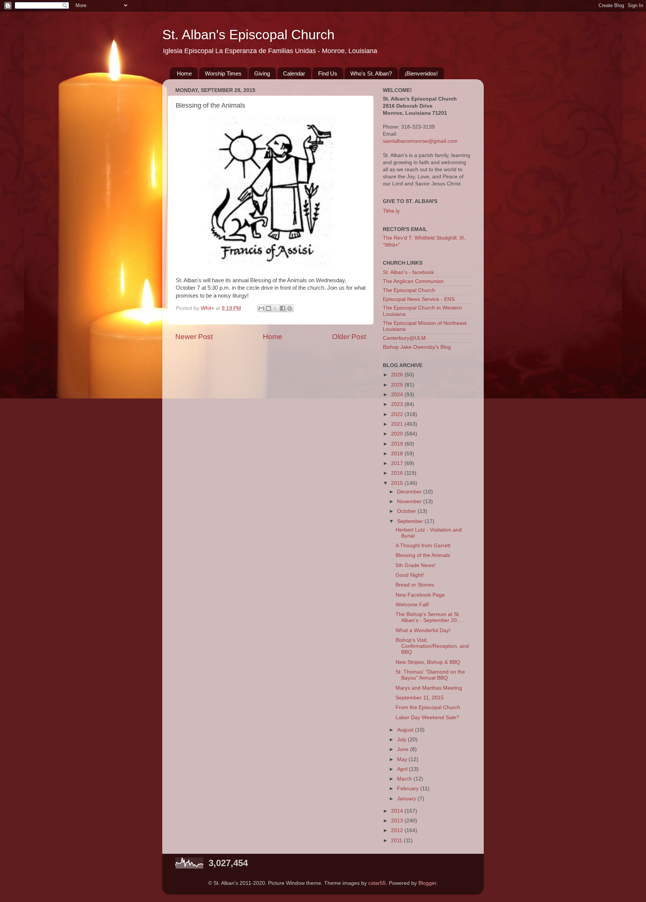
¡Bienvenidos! (421, 73)
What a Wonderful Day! (423, 630)
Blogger (427, 883)
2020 (397, 434)
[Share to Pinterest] (289, 308)
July (402, 739)
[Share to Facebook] (282, 308)
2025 (397, 385)
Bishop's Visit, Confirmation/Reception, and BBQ (432, 646)
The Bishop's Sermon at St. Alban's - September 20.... (429, 617)
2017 (397, 463)
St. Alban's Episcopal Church (248, 34)
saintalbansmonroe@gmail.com (420, 141)
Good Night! (410, 575)
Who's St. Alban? (371, 73)
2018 (397, 453)
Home (184, 73)
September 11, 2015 (420, 698)
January (407, 798)
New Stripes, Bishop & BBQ (428, 662)
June (403, 749)
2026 (397, 375)
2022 (397, 414)
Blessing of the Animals (423, 555)
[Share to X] (275, 308)
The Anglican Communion (413, 281)
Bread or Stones (415, 585)
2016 (397, 473)
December (410, 492)
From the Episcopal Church (428, 707)
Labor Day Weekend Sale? (427, 717)
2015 (397, 483)
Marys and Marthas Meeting (429, 688)
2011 (397, 840)
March (405, 779)
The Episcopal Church (409, 290)
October (407, 511)
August (406, 730)
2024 (397, 394)
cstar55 (377, 883)
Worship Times (223, 73)
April (403, 769)
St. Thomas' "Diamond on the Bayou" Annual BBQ (430, 675)
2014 (397, 811)
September (411, 521)
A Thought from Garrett (423, 545)
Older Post (349, 337)
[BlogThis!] (268, 308)
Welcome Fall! (412, 604)
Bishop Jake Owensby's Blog (417, 347)
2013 (397, 821)
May (403, 759)
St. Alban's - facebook (408, 272)
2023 (397, 404)
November (410, 501)
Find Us (327, 73)
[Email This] (261, 308)
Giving (262, 73)
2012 (397, 830)
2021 (397, 424)
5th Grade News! (416, 565)
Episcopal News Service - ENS (419, 299)
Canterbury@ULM (404, 338)
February (408, 788)
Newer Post (194, 337)
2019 (397, 444)
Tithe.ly (391, 211)
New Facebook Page (420, 595)
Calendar (294, 73)
